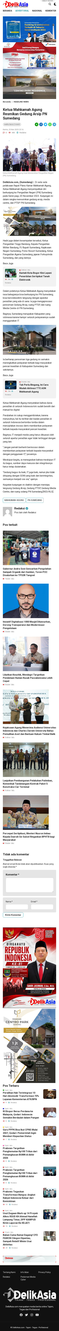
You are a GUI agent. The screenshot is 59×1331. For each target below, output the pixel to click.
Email (34, 901)
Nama (9, 901)
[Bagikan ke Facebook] (41, 125)
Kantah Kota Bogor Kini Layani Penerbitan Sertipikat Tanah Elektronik (35, 276)
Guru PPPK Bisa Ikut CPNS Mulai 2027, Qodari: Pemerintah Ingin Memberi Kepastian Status (20, 1133)
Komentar (12, 874)
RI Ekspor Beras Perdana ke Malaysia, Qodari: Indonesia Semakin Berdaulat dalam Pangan (21, 1114)
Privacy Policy (44, 1272)
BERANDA (7, 11)
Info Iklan (25, 1272)
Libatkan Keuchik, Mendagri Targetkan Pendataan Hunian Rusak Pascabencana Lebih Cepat (27, 678)
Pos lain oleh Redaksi (25, 512)
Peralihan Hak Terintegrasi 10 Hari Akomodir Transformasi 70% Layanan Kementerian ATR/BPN (21, 1096)
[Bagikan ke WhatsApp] (50, 124)
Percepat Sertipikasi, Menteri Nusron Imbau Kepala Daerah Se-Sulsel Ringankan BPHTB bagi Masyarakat (29, 836)
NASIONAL (37, 11)
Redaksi (6, 1277)
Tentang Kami (9, 1272)
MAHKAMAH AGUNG (14, 500)
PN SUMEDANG (35, 500)
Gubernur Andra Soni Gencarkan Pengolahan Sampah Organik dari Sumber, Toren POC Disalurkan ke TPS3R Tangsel (27, 572)
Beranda (7, 102)
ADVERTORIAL (22, 11)
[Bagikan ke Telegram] (54, 125)
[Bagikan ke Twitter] (45, 125)
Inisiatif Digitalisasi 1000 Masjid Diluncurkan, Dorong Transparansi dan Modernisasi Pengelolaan (27, 625)
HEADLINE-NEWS (21, 102)
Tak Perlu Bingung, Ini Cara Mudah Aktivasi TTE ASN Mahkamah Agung (33, 388)
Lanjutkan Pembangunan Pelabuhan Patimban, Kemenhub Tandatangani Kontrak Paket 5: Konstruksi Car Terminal (28, 783)
